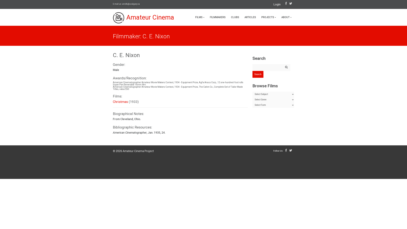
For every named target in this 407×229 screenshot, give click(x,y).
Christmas (120, 102)
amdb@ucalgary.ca (131, 4)
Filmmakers (218, 17)
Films (199, 17)
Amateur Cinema (150, 17)
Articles (250, 17)
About (285, 17)
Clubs (235, 17)
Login (277, 4)
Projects (268, 17)
